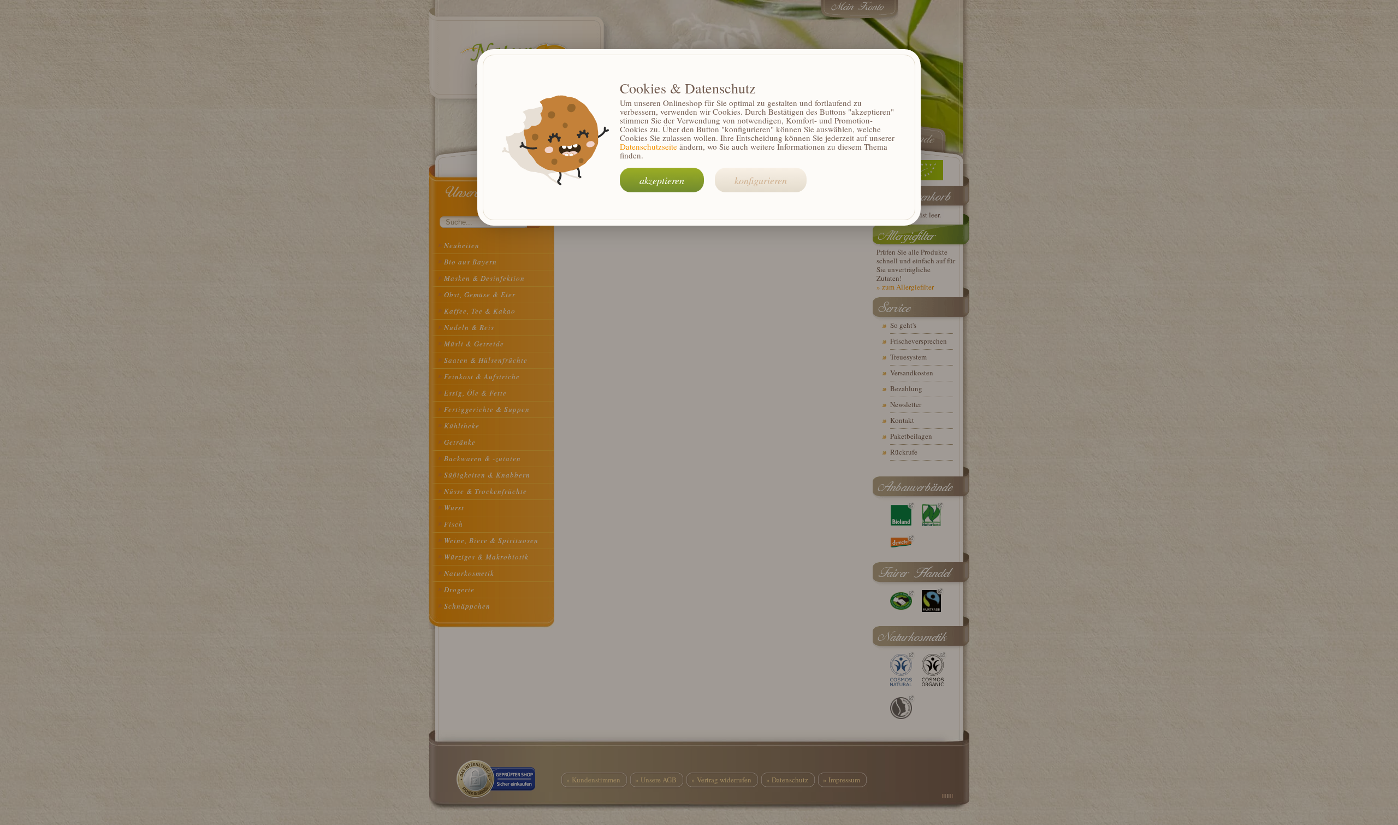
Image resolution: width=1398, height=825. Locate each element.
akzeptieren (661, 180)
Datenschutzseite (648, 146)
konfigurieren (760, 180)
